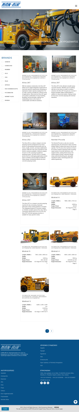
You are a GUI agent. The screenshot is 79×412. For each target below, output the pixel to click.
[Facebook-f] (41, 383)
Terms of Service (55, 409)
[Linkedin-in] (48, 383)
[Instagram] (45, 383)
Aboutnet (50, 407)
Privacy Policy (45, 409)
